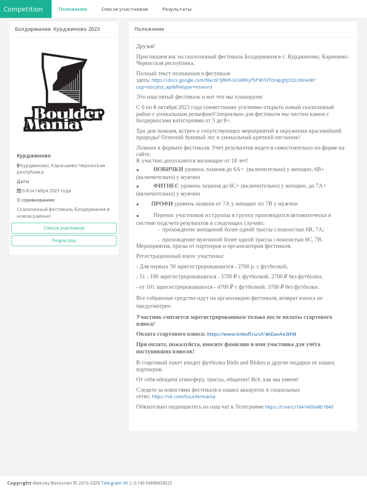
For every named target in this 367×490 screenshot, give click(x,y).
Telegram (111, 483)
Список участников (64, 228)
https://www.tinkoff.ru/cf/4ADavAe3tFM (251, 334)
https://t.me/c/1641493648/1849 (299, 407)
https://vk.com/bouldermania (183, 396)
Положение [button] (73, 9)
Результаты (64, 240)
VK (125, 483)
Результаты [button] (177, 9)
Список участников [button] (124, 9)
